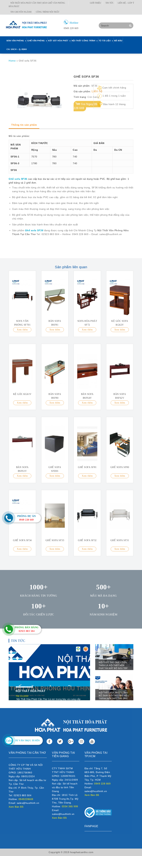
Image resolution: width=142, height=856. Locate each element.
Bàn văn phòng (16, 41)
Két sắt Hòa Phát (58, 41)
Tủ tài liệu (105, 41)
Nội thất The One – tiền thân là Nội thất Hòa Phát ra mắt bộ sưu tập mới (113, 666)
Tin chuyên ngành (21, 12)
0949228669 (26, 799)
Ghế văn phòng (36, 41)
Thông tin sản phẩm (24, 124)
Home (12, 60)
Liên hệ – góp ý (126, 3)
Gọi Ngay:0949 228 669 (87, 106)
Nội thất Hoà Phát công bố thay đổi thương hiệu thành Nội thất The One (114, 695)
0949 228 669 (102, 783)
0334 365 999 (70, 806)
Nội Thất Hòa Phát (31, 691)
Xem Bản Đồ (16, 806)
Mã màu (118, 41)
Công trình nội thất (47, 12)
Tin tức (109, 3)
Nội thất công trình (84, 41)
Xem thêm (22, 329)
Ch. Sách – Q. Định (17, 49)
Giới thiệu (95, 3)
